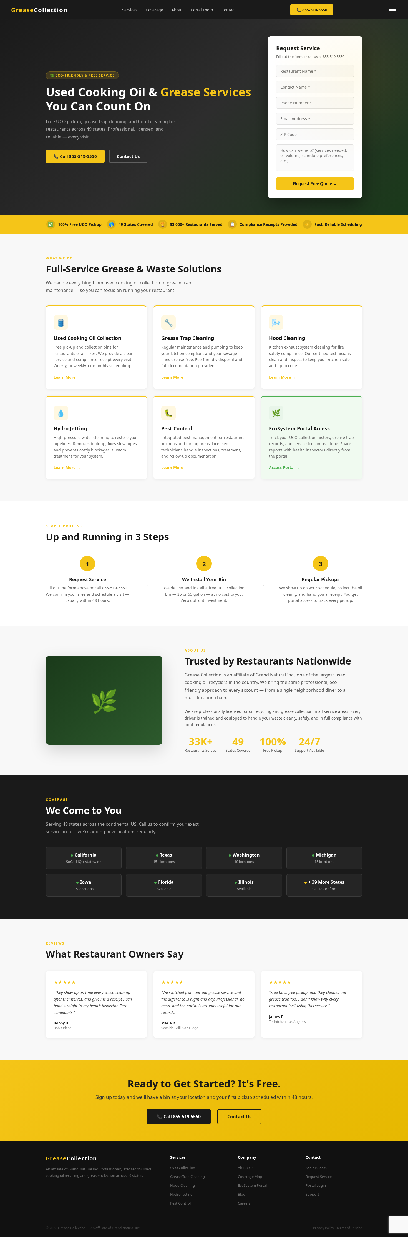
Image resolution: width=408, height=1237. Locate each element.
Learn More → (67, 377)
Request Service (319, 1176)
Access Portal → (284, 467)
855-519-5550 (316, 1167)
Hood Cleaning (182, 1185)
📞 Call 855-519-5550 (75, 156)
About (177, 9)
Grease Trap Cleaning (187, 1176)
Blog (241, 1194)
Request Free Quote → (315, 183)
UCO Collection (182, 1167)
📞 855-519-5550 (311, 9)
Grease (39, 10)
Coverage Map (250, 1176)
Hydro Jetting (181, 1194)
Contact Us (128, 156)
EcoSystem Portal (252, 1185)
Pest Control (180, 1203)
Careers (244, 1203)
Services (129, 9)
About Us (245, 1167)
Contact (228, 9)
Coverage (154, 9)
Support (312, 1194)
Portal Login (202, 9)
